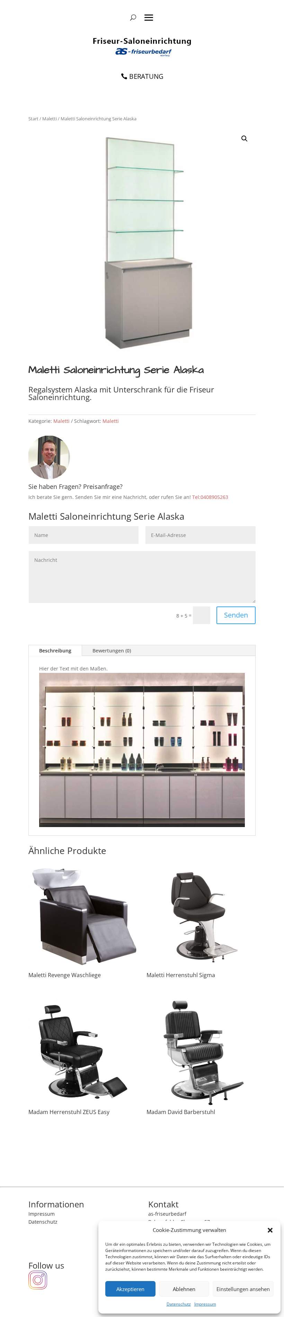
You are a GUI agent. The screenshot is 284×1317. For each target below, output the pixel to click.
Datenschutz (179, 1304)
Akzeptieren (130, 1289)
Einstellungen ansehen (243, 1289)
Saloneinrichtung (93, 118)
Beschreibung (55, 650)
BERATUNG (146, 76)
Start (33, 118)
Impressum (205, 1304)
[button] (270, 1230)
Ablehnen (184, 1289)
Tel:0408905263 (210, 497)
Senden (236, 615)
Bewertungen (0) (111, 650)
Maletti (49, 118)
